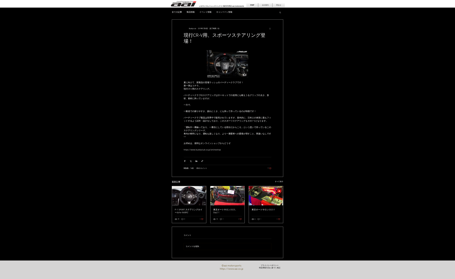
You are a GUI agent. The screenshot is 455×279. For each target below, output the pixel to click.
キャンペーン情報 (224, 12)
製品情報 (191, 12)
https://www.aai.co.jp (231, 269)
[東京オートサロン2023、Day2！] (227, 195)
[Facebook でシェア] (185, 161)
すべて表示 (279, 182)
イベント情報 (205, 12)
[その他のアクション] (269, 28)
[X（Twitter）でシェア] (190, 161)
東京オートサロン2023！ (264, 210)
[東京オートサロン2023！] (266, 195)
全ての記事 (177, 12)
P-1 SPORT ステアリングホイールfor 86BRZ (188, 211)
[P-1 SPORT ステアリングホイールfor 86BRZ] (189, 195)
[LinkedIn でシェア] (196, 161)
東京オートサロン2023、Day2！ (225, 211)
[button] (280, 12)
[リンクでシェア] (202, 161)
